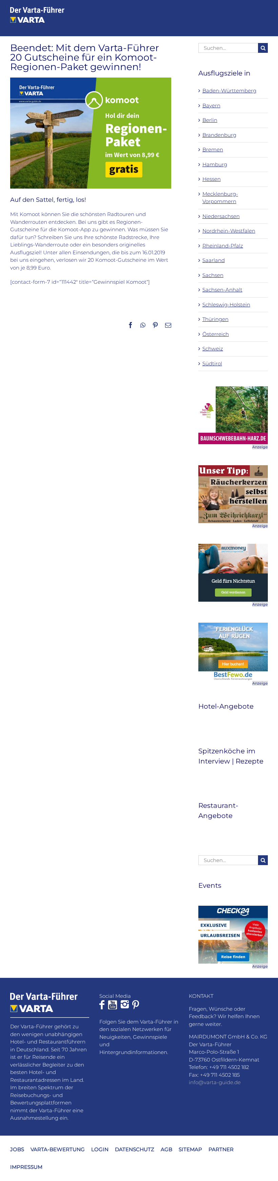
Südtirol (212, 363)
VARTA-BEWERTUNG (58, 1149)
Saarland (213, 260)
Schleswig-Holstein (226, 304)
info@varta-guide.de (215, 1082)
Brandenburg (219, 135)
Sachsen (212, 275)
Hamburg (214, 164)
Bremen (212, 149)
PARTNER (221, 1149)
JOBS (17, 1149)
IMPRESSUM (26, 1167)
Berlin (209, 120)
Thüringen (215, 319)
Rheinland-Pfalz (222, 245)
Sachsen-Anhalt (222, 289)
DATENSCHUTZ (134, 1149)
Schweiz (212, 348)
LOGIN (99, 1149)
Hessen (211, 179)
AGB (166, 1149)
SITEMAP (190, 1149)
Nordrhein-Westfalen (228, 231)
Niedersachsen (221, 216)
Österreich (215, 334)
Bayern (211, 105)
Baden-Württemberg (229, 90)
